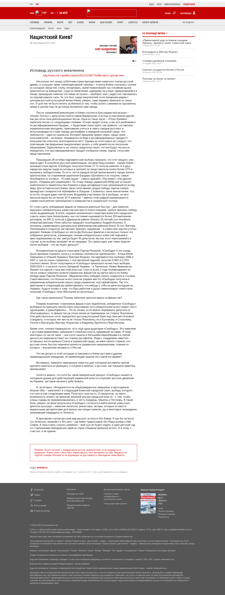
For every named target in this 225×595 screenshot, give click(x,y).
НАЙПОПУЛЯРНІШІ (172, 4)
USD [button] (52, 13)
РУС (31, 4)
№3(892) (162, 495)
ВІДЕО (151, 4)
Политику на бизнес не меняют (158, 78)
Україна (48, 22)
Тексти (51, 28)
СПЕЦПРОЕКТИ (189, 4)
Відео (67, 28)
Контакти (71, 489)
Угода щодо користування (115, 503)
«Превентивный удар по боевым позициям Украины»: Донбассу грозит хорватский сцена (166, 41)
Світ (70, 22)
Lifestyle (132, 22)
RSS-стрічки (40, 505)
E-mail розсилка (42, 511)
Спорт (120, 22)
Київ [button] (32, 13)
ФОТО (159, 4)
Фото (59, 28)
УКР (37, 4)
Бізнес (80, 22)
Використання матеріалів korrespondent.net (79, 499)
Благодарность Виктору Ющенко (160, 52)
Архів (160, 508)
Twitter (37, 495)
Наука (92, 22)
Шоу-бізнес (106, 22)
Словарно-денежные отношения (159, 61)
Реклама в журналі (166, 514)
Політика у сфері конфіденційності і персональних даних (113, 496)
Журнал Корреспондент (153, 490)
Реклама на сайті (75, 494)
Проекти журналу (166, 511)
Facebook (39, 490)
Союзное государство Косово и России (163, 69)
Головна (34, 22)
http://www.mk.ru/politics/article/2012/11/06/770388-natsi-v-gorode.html (83, 75)
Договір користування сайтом (117, 489)
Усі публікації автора (153, 33)
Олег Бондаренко (106, 49)
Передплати (163, 517)
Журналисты (42, 467)
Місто (60, 22)
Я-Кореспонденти (37, 28)
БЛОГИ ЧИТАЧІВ (150, 22)
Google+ (38, 500)
